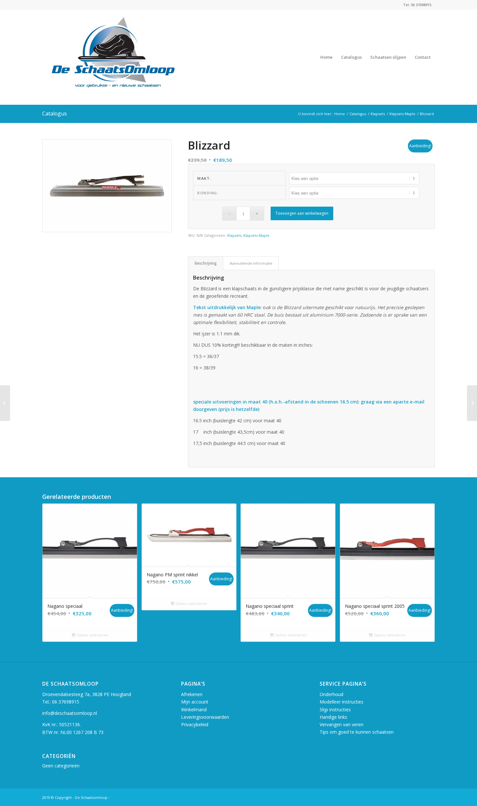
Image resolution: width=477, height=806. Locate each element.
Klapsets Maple (256, 235)
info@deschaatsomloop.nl (69, 713)
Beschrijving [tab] (206, 263)
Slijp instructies (335, 709)
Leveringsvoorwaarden (205, 717)
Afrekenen (191, 694)
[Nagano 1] (5, 403)
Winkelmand (194, 709)
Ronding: (208, 192)
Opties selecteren (92, 634)
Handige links (333, 717)
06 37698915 (65, 702)
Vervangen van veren (341, 724)
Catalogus (54, 113)
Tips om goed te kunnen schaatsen (357, 732)
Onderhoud (331, 694)
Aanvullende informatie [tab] (251, 263)
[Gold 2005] (472, 403)
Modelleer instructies (341, 702)
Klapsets (234, 235)
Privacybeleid (194, 724)
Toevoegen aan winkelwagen (301, 213)
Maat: (204, 178)
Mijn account (194, 702)
